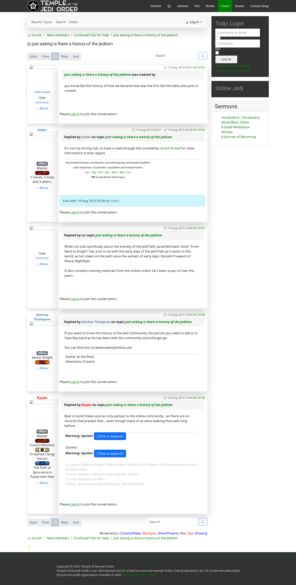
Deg (94, 172)
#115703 (199, 130)
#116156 (199, 398)
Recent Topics (41, 22)
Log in (75, 114)
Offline (42, 163)
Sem (107, 172)
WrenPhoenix (168, 533)
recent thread (169, 148)
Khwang (201, 533)
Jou (87, 172)
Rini (183, 533)
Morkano (149, 533)
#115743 (199, 315)
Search (61, 22)
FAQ (197, 6)
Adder (42, 130)
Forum (225, 6)
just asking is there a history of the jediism (97, 74)
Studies (210, 6)
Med (122, 172)
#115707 (199, 228)
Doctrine (156, 6)
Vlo (100, 172)
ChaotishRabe (130, 533)
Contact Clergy (259, 6)
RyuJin (42, 398)
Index (73, 22)
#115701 (199, 67)
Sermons (182, 6)
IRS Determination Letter (139, 575)
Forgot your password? (233, 65)
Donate (239, 6)
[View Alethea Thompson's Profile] (44, 335)
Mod (114, 172)
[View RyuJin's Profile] (44, 414)
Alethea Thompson (42, 317)
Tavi (190, 533)
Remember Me (231, 53)
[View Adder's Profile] (44, 146)
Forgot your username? (233, 70)
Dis (129, 172)
